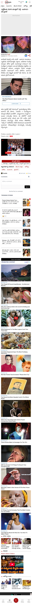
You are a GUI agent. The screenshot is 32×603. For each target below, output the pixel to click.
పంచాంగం (9, 6)
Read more (8, 152)
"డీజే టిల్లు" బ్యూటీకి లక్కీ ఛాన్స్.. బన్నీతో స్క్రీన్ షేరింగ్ (16, 163)
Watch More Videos (8, 554)
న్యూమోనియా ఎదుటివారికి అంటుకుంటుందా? (16, 587)
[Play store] (26, 1)
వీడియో (5, 551)
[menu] (2, 2)
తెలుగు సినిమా (18, 6)
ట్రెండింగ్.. (16, 170)
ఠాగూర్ (8, 54)
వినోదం (3, 170)
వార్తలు (2, 6)
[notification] (29, 1)
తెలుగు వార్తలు (19, 167)
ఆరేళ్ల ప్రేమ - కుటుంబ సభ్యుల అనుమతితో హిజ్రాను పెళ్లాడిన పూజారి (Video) (5, 546)
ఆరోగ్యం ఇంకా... (8, 576)
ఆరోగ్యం (26, 6)
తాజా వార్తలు (7, 536)
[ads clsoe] (31, 594)
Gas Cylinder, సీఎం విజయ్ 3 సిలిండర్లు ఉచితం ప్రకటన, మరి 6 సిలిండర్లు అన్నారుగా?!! (16, 546)
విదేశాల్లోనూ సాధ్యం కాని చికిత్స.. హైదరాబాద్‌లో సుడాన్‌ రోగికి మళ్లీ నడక (5, 587)
